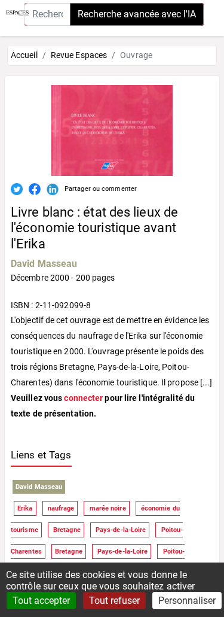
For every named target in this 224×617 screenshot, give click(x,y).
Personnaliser (187, 600)
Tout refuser (114, 600)
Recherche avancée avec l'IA (137, 14)
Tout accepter (41, 600)
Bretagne (66, 530)
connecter (83, 398)
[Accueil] (14, 12)
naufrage (60, 508)
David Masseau (44, 263)
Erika (25, 508)
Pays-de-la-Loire (120, 530)
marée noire (106, 508)
